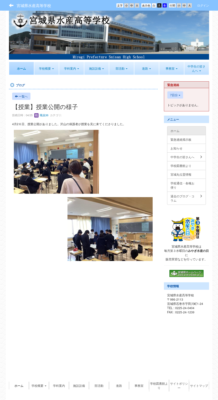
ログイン (203, 5)
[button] (46, 68)
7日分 (174, 95)
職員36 (43, 115)
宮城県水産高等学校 (34, 5)
